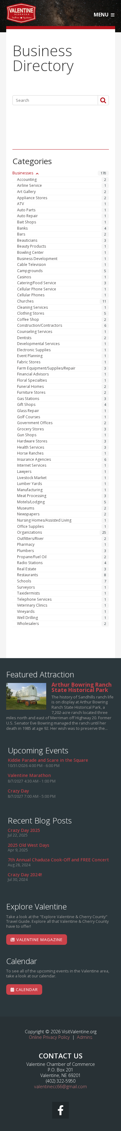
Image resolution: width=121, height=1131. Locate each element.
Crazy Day (18, 791)
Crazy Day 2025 (24, 830)
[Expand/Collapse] (37, 173)
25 (104, 532)
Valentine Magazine (39, 939)
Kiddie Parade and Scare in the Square (48, 760)
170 (103, 173)
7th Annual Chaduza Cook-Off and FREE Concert (58, 860)
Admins (84, 1037)
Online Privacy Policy (49, 1037)
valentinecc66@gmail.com (60, 1086)
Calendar (26, 989)
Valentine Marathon (29, 775)
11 (104, 301)
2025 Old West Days (28, 845)
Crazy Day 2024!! (25, 874)
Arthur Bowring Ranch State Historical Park (26, 696)
